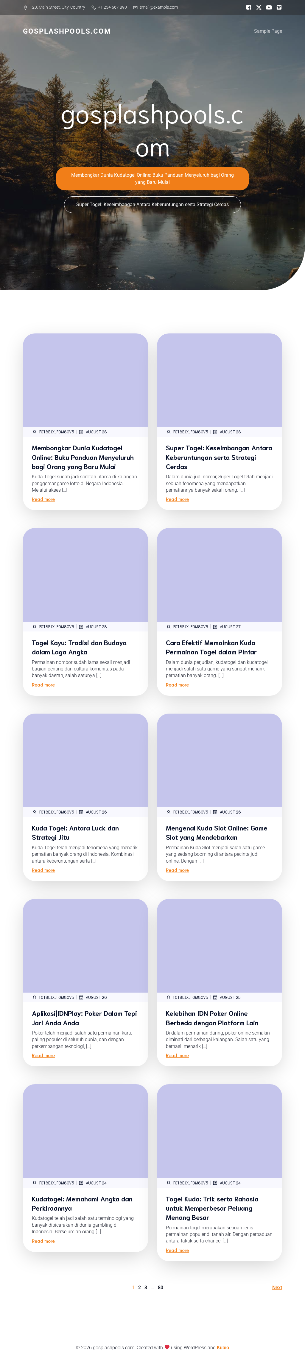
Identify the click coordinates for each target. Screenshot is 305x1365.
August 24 (96, 1182)
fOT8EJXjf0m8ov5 (56, 431)
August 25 (230, 997)
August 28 (96, 431)
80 (160, 1287)
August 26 (96, 811)
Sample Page (268, 31)
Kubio (223, 1347)
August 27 (230, 626)
